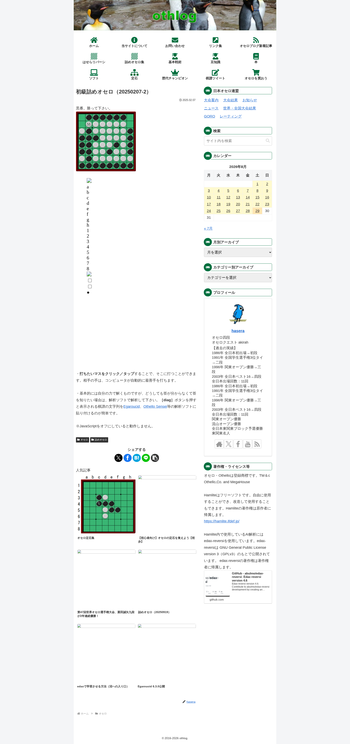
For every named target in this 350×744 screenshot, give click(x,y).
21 (248, 204)
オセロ (84, 439)
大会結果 (230, 100)
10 (209, 197)
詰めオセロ (101, 439)
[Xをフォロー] (228, 443)
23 (267, 204)
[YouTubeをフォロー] (247, 443)
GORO (209, 116)
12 (228, 197)
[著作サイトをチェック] (219, 443)
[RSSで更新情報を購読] (256, 443)
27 (238, 211)
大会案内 (211, 100)
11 (219, 197)
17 (209, 204)
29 (257, 211)
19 (228, 204)
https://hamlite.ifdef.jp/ (221, 521)
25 (219, 211)
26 (228, 211)
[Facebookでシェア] (128, 458)
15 (257, 197)
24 (209, 211)
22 (257, 204)
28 (248, 211)
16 (267, 197)
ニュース (211, 108)
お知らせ (249, 100)
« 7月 (208, 228)
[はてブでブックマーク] (137, 458)
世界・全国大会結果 (239, 108)
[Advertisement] (136, 335)
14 (248, 197)
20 (238, 204)
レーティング (231, 116)
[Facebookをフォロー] (238, 443)
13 (238, 197)
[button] (155, 458)
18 (219, 204)
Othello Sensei (155, 406)
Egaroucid (131, 406)
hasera (238, 331)
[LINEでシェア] (146, 458)
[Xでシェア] (118, 458)
